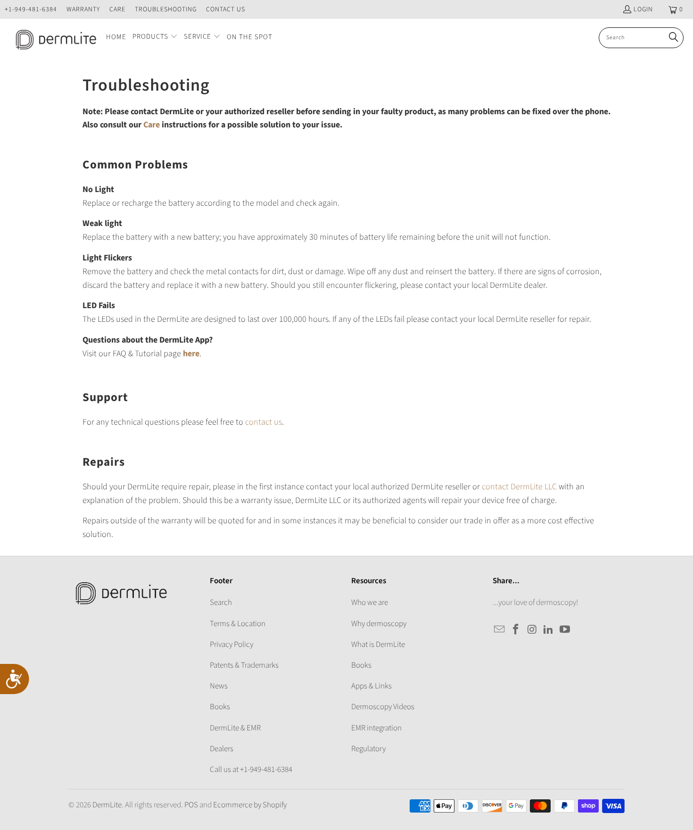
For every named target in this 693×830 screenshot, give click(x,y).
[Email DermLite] (500, 630)
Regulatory (368, 749)
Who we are (369, 602)
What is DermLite (378, 644)
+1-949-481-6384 (31, 9)
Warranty (83, 9)
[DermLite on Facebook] (516, 630)
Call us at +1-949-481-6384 (251, 769)
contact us (263, 422)
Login (643, 9)
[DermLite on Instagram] (532, 630)
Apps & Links (371, 686)
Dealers (221, 749)
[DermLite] (53, 38)
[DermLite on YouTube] (565, 630)
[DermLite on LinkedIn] (549, 630)
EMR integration (376, 728)
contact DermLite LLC (519, 487)
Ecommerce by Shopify (250, 805)
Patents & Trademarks (244, 665)
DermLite (107, 805)
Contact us (225, 9)
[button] (155, 37)
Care (117, 9)
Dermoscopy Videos (382, 707)
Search (221, 602)
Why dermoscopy (378, 623)
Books (220, 707)
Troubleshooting (166, 9)
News (219, 686)
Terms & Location (237, 623)
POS (191, 805)
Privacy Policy (231, 644)
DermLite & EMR (235, 728)
